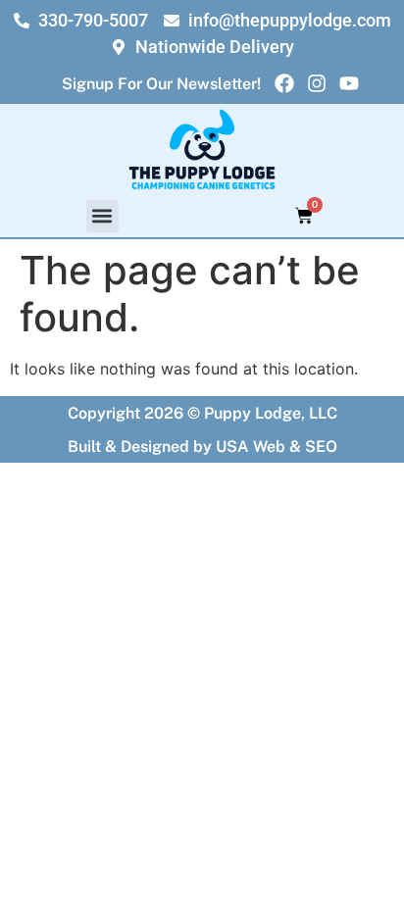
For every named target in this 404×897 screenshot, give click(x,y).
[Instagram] (316, 83)
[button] (102, 216)
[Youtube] (349, 83)
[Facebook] (284, 83)
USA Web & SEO (276, 446)
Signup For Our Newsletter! (161, 84)
